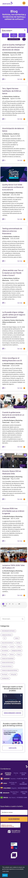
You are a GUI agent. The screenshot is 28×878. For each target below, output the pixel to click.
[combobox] (24, 3)
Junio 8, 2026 (15, 365)
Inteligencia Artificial (16, 650)
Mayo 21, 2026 (15, 422)
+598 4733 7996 (23, 792)
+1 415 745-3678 (23, 774)
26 (19, 604)
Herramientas (5, 650)
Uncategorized (5, 678)
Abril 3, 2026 (15, 573)
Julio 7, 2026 (14, 280)
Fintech (19, 646)
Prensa (19, 654)
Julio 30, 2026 (15, 195)
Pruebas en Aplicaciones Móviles (9, 670)
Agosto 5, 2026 (15, 136)
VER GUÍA (12, 748)
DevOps (18, 642)
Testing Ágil (13, 674)
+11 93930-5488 (22, 797)
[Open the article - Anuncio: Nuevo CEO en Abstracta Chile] (13, 460)
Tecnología (4, 674)
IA (4, 638)
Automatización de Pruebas (8, 630)
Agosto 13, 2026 (15, 98)
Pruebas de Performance (7, 662)
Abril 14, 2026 (15, 518)
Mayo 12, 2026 (15, 479)
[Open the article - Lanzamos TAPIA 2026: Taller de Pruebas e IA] (13, 554)
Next (4, 606)
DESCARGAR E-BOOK (12, 713)
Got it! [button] (5, 875)
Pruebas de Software (19, 406)
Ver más (21, 79)
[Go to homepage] (7, 3)
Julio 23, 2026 (14, 238)
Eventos (22, 179)
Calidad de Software (6, 634)
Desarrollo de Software (7, 642)
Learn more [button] (5, 871)
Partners (12, 654)
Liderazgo (4, 654)
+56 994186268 (23, 783)
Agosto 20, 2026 (15, 55)
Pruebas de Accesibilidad (8, 658)
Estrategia (4, 646)
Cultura (22, 465)
